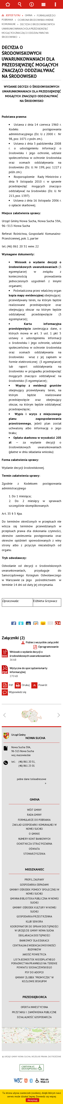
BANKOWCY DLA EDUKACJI (34, 940)
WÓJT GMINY (34, 809)
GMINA (35, 799)
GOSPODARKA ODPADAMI (34, 884)
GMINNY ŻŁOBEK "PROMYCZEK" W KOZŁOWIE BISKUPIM (34, 979)
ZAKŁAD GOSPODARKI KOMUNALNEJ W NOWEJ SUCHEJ (34, 826)
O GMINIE (34, 833)
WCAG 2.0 (42, 1080)
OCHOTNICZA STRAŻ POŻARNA (34, 843)
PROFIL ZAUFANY (34, 879)
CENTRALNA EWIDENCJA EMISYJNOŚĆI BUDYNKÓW (34, 947)
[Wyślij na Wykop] (35, 624)
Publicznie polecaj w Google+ (58, 624)
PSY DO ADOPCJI (34, 972)
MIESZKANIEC (34, 869)
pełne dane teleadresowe (31, 779)
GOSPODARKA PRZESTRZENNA (34, 916)
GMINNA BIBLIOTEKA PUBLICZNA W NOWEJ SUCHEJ (34, 900)
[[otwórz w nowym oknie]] (32, 715)
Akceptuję (32, 1100)
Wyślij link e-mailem (50, 624)
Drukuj (22, 684)
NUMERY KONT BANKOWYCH (34, 838)
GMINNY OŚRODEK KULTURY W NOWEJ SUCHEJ (34, 909)
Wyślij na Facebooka (13, 624)
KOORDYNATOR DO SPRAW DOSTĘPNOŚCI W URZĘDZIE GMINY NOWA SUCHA (34, 928)
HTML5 (26, 1080)
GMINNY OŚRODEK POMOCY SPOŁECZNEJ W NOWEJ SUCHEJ (34, 891)
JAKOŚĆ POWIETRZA (34, 954)
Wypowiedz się (14, 691)
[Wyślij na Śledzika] (28, 624)
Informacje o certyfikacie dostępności (31, 1067)
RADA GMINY (34, 814)
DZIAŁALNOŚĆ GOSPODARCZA (34, 1017)
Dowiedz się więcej (46, 1096)
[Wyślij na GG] (43, 624)
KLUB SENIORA (34, 921)
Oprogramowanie (48, 646)
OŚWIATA (34, 848)
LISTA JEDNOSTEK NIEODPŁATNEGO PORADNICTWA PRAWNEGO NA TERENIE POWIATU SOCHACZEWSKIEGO (34, 963)
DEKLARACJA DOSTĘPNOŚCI (34, 935)
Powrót (39, 684)
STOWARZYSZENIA (34, 853)
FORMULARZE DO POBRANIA (34, 819)
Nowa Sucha (35, 738)
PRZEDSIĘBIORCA (35, 997)
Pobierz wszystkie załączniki (42, 642)
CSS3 (31, 1080)
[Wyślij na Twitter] (21, 624)
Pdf (7, 684)
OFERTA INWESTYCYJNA (34, 1007)
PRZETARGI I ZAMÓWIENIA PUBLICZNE (34, 1012)
